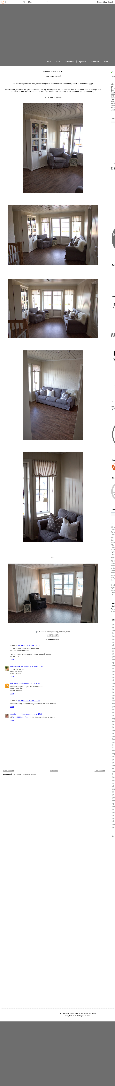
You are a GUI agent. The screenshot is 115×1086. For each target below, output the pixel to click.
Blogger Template (68, 1023)
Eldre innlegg (100, 771)
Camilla (13, 714)
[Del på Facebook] (57, 635)
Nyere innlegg (8, 771)
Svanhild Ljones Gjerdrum (22, 717)
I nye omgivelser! (53, 76)
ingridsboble (15, 666)
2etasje (50, 632)
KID (112, 545)
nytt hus (62, 632)
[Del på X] (54, 635)
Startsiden (54, 771)
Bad (106, 61)
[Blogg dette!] (51, 635)
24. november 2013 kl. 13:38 (29, 701)
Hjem (49, 61)
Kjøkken (82, 61)
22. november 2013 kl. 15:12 (29, 645)
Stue (58, 61)
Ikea (113, 542)
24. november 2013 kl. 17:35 (31, 714)
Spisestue (69, 61)
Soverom (95, 61)
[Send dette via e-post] (48, 635)
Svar (12, 659)
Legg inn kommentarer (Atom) (24, 774)
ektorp (55, 632)
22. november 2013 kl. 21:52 (32, 666)
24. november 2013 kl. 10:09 (29, 684)
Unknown (14, 684)
